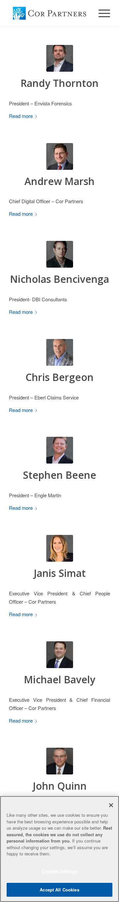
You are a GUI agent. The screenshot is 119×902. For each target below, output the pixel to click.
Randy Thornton (59, 83)
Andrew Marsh (59, 181)
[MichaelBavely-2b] (59, 654)
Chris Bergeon (59, 377)
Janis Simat (60, 573)
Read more (21, 115)
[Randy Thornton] (59, 58)
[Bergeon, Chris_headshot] (59, 352)
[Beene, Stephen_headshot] (59, 450)
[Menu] (101, 13)
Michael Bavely (59, 679)
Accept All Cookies (59, 889)
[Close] (111, 805)
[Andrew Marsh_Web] (59, 156)
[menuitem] (101, 13)
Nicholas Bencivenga (59, 279)
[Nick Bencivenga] (59, 254)
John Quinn (60, 786)
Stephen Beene (59, 475)
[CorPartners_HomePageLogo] (49, 13)
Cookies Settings (59, 871)
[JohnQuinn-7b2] (59, 761)
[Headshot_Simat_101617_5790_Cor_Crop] (59, 548)
